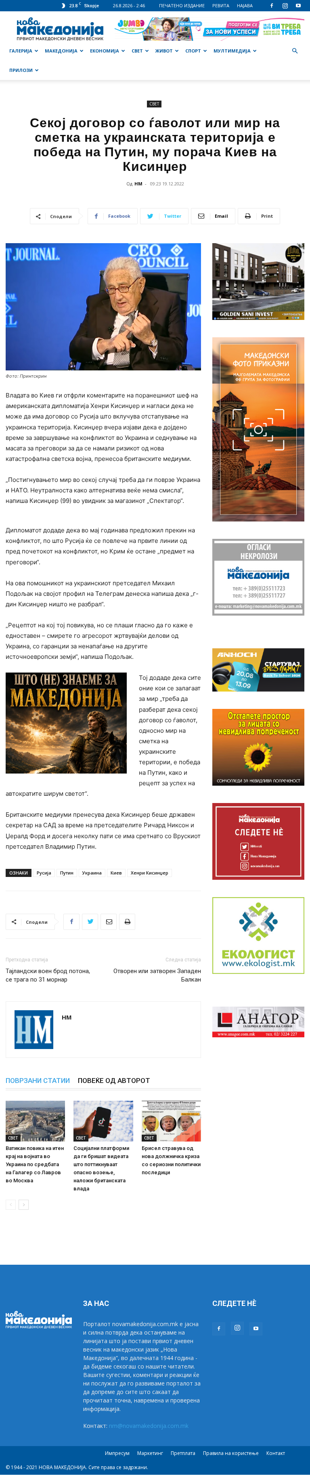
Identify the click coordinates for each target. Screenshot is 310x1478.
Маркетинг (150, 1453)
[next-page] (24, 1205)
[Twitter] (90, 922)
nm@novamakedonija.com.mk (149, 1426)
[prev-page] (11, 1205)
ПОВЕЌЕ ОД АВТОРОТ (114, 1080)
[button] (294, 51)
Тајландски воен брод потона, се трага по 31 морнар (48, 975)
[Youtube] (298, 5)
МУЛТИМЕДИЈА (232, 51)
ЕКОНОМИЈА (104, 51)
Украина (92, 873)
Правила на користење (231, 1453)
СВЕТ (137, 51)
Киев (116, 873)
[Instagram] (285, 5)
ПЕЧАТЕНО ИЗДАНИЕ (182, 5)
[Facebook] (272, 5)
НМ (138, 184)
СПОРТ (193, 51)
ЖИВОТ (164, 51)
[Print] (127, 922)
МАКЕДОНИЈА (61, 51)
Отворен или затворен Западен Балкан (157, 975)
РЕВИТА (220, 5)
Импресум (117, 1453)
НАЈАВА (245, 5)
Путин (66, 873)
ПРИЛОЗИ (21, 70)
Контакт (275, 1453)
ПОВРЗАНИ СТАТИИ (38, 1080)
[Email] (109, 922)
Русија (44, 873)
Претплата (183, 1453)
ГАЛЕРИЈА (20, 51)
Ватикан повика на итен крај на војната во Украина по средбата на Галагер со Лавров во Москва (35, 1164)
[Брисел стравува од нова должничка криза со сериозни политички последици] (171, 1121)
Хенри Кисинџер (149, 873)
